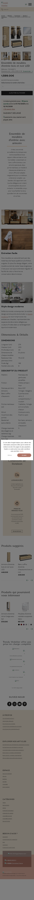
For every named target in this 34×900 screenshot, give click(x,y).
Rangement (17, 15)
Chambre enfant (7, 818)
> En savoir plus (9, 109)
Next (30, 37)
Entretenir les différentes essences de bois (16, 744)
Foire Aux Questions (9, 847)
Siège (4, 808)
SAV (4, 842)
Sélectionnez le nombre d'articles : (13, 83)
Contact (5, 845)
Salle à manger (7, 773)
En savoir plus (27, 71)
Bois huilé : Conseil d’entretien (12, 752)
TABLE (4, 802)
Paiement (5, 837)
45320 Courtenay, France (15, 863)
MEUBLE (9, 15)
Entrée (5, 781)
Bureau (5, 779)
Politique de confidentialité (11, 729)
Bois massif (6, 787)
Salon (4, 776)
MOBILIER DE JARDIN (8, 813)
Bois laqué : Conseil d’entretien (12, 755)
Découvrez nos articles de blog (12, 758)
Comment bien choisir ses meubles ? (13, 750)
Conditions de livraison (10, 839)
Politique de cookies (9, 724)
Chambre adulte (7, 816)
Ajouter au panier (17, 93)
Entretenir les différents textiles (13, 747)
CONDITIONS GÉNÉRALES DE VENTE (12, 726)
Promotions (6, 821)
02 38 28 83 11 (12, 860)
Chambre (5, 784)
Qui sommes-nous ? (8, 718)
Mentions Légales (8, 721)
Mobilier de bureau (8, 810)
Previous (3, 37)
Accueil (3, 15)
